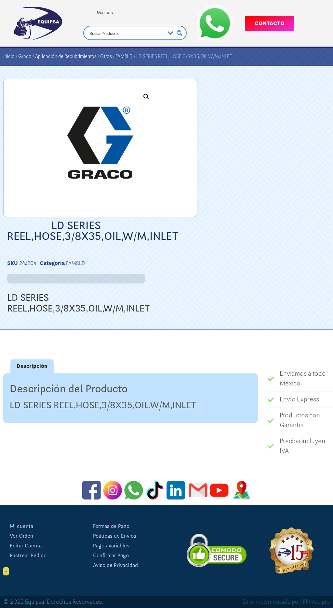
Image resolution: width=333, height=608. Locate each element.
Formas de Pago (111, 526)
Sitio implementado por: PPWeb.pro (286, 602)
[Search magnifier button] (179, 32)
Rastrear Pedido (28, 555)
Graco (25, 56)
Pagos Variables (111, 545)
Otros (106, 56)
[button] (146, 97)
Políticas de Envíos (114, 536)
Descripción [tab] (32, 366)
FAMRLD (124, 56)
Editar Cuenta (26, 545)
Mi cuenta (21, 526)
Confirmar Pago (111, 555)
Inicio (9, 56)
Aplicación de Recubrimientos (66, 56)
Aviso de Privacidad (115, 565)
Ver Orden (21, 536)
